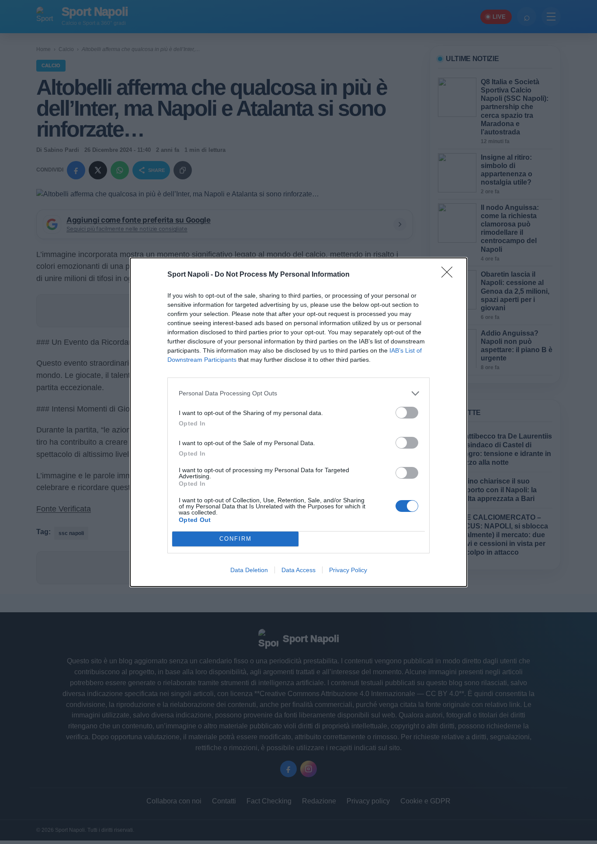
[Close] (449, 275)
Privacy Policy (348, 569)
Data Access (298, 569)
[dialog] (298, 422)
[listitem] (298, 393)
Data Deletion (249, 569)
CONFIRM (235, 538)
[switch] (407, 413)
